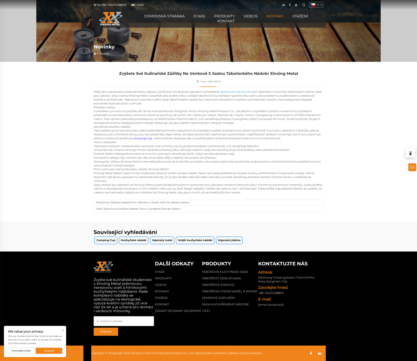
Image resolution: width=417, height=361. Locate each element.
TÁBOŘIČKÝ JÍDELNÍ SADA (221, 278)
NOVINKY (275, 16)
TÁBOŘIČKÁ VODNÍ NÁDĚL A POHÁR (229, 291)
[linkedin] (283, 5)
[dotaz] (412, 167)
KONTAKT (226, 21)
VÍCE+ (206, 311)
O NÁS (199, 16)
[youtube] (296, 5)
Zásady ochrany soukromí (178, 311)
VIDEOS (251, 16)
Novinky (104, 53)
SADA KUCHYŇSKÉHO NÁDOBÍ (225, 304)
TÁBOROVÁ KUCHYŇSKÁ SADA (225, 272)
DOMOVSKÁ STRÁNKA (164, 16)
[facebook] (289, 5)
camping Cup (143, 138)
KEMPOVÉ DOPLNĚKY (218, 298)
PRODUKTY (224, 16)
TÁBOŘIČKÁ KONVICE (218, 285)
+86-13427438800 (113, 5)
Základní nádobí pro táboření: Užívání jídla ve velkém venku (149, 202)
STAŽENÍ (300, 16)
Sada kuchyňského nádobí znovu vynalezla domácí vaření (141, 208)
